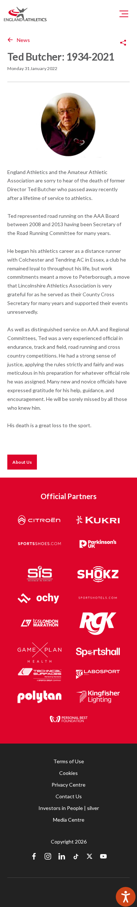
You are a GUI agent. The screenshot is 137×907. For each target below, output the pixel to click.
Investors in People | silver (68, 808)
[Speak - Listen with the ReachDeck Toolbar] (126, 897)
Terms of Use (68, 761)
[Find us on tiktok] (76, 857)
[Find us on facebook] (34, 857)
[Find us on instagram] (48, 857)
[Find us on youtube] (103, 857)
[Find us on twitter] (89, 857)
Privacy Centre (68, 784)
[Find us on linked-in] (62, 857)
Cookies (68, 773)
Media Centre (68, 820)
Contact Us (69, 796)
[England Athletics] (25, 14)
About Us (22, 462)
